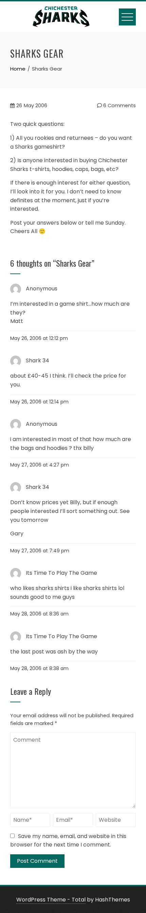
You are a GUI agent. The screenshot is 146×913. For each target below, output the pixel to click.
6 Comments (119, 105)
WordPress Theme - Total (51, 900)
